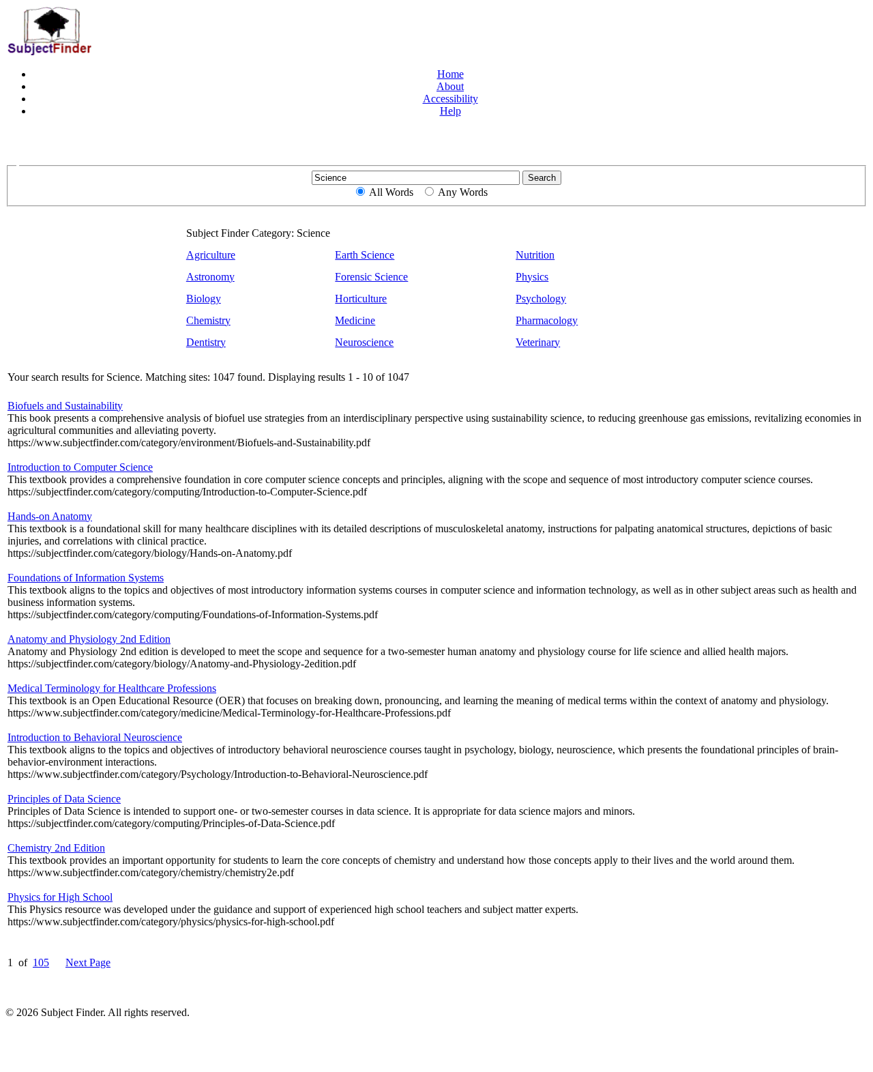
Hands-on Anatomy (50, 516)
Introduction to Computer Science (80, 467)
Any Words (463, 192)
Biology (203, 298)
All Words (391, 192)
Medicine (355, 320)
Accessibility (450, 98)
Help (450, 111)
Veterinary (538, 342)
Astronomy (210, 277)
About (450, 86)
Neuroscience (364, 342)
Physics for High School (60, 897)
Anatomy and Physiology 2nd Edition (89, 639)
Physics (532, 277)
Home (450, 74)
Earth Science (364, 255)
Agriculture (210, 255)
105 (41, 962)
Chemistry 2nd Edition (56, 848)
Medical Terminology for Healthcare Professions (112, 688)
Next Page (87, 962)
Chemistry (208, 320)
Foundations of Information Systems (86, 577)
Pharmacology (547, 320)
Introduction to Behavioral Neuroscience (95, 737)
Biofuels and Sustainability (65, 405)
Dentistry (206, 342)
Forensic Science (371, 277)
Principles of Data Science (64, 799)
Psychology (541, 298)
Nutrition (535, 255)
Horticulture (361, 298)
